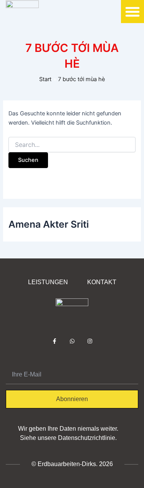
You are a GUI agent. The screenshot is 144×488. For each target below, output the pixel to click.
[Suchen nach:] (71, 145)
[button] (132, 11)
